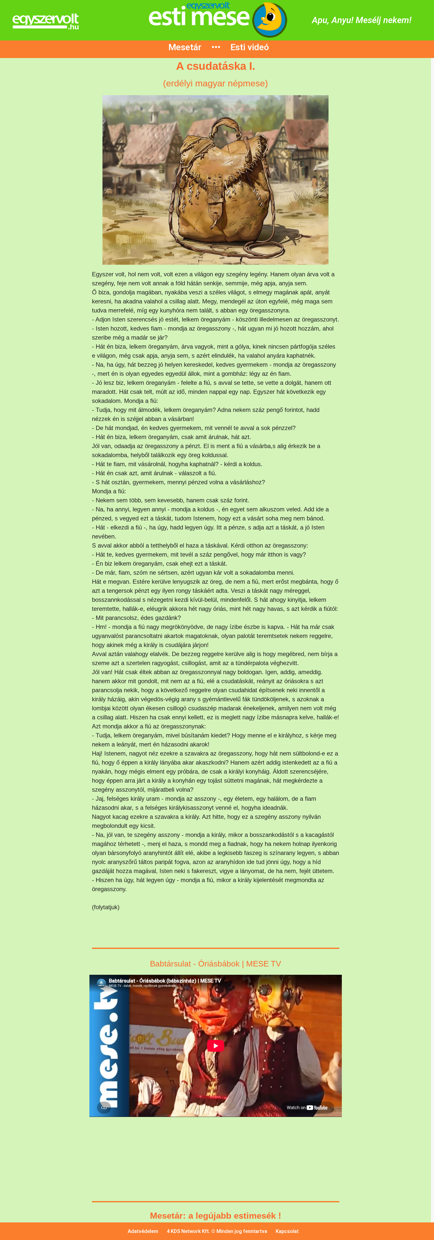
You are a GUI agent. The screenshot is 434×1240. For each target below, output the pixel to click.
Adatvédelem (143, 1231)
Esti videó (250, 47)
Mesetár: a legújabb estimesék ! (215, 1215)
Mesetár (185, 47)
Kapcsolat (287, 1231)
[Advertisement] (44, 152)
